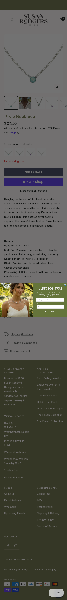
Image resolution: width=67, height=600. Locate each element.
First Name (40, 304)
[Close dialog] (65, 284)
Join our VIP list (50, 312)
